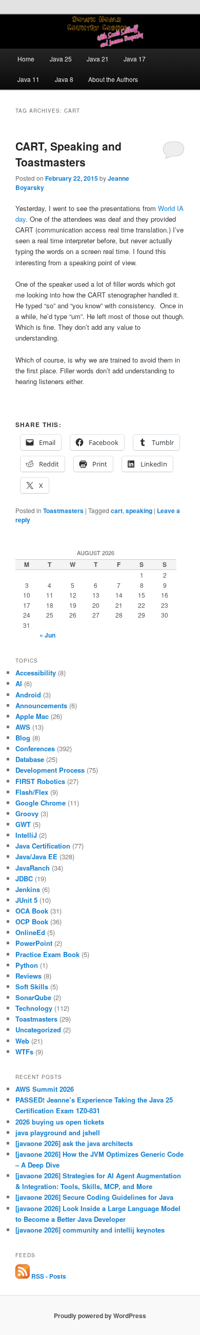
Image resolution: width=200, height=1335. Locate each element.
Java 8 (64, 79)
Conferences (35, 748)
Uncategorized (38, 1029)
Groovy (26, 813)
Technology (33, 1008)
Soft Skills (31, 986)
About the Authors (113, 79)
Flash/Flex (31, 792)
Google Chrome (40, 803)
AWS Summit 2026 (44, 1089)
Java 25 (61, 58)
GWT (23, 824)
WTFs (24, 1051)
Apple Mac (32, 716)
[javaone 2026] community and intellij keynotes (90, 1230)
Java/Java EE (36, 856)
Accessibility (35, 672)
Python (26, 965)
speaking (139, 510)
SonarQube (33, 997)
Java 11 (28, 79)
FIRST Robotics (40, 781)
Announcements (41, 705)
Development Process (50, 770)
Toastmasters (63, 510)
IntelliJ (26, 835)
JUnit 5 (26, 900)
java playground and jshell (57, 1132)
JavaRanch (32, 868)
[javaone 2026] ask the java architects (74, 1143)
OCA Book (31, 911)
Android (28, 695)
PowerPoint (33, 943)
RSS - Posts (48, 1276)
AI (18, 683)
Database (29, 759)
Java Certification (42, 846)
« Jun (47, 635)
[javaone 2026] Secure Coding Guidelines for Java (94, 1197)
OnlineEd (30, 932)
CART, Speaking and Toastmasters (68, 154)
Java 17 (135, 58)
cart (117, 510)
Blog (22, 738)
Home (25, 58)
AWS (22, 727)
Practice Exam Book (47, 954)
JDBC (24, 878)
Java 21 (98, 58)
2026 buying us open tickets (59, 1122)
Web (22, 1041)
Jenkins (27, 889)
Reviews (28, 976)
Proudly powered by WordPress (100, 1315)
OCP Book (31, 921)
